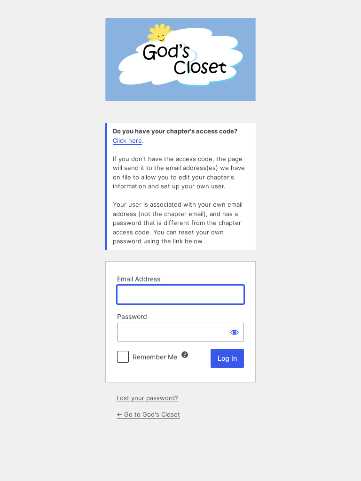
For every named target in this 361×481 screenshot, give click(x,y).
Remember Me (155, 357)
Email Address (138, 279)
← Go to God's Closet (148, 414)
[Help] (184, 354)
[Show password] (234, 332)
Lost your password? (147, 398)
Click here (127, 140)
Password (132, 316)
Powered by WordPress (180, 65)
